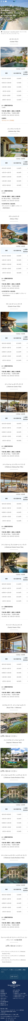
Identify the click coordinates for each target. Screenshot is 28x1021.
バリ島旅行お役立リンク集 (19, 996)
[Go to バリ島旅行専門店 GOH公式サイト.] (1, 31)
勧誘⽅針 (3, 1003)
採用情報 (2, 991)
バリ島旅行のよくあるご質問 (19, 993)
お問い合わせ (14, 976)
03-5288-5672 (16, 1016)
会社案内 (2, 990)
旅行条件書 (3, 995)
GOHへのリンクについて (18, 998)
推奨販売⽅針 (4, 1005)
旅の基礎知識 (16, 991)
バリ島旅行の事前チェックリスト (20, 995)
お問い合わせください (9, 736)
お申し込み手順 (16, 990)
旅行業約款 (3, 993)
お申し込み (3, 1000)
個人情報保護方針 (4, 1001)
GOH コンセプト (4, 996)
